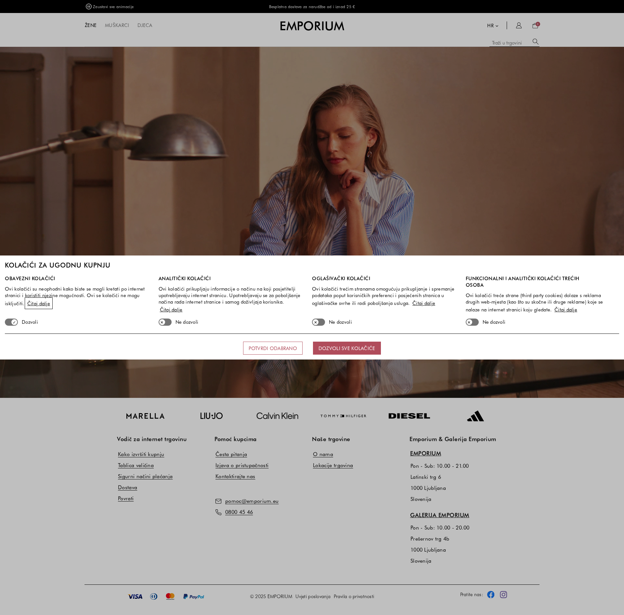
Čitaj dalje (38, 303)
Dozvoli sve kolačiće (346, 348)
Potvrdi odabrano (273, 348)
